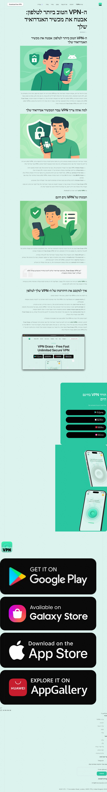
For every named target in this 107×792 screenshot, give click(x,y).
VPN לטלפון (81, 190)
